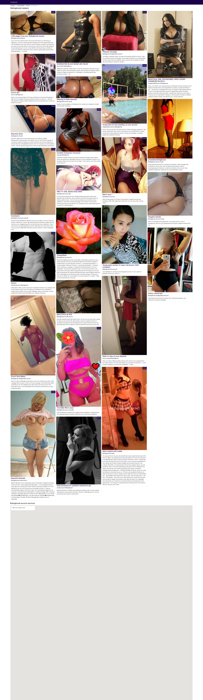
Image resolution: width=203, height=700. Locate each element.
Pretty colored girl (155, 293)
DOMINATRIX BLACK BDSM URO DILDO (72, 64)
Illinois (28, 5)
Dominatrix (15, 216)
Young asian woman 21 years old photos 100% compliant (121, 266)
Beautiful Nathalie (18, 478)
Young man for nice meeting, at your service (120, 125)
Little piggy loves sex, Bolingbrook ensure (27, 36)
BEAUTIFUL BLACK (64, 314)
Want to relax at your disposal (114, 356)
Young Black (62, 255)
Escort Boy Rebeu (18, 376)
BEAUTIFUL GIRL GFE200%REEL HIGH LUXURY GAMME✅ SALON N (166, 80)
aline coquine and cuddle (112, 451)
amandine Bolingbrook (157, 160)
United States (21, 5)
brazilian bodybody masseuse (68, 153)
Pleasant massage (110, 52)
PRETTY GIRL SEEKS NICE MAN (69, 192)
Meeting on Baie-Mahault (67, 99)
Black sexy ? (107, 194)
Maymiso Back (17, 134)
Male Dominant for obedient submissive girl (74, 486)
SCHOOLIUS (13, 2)
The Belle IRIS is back (65, 408)
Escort (13, 283)
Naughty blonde (154, 217)
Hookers (12, 5)
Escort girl (15, 93)
